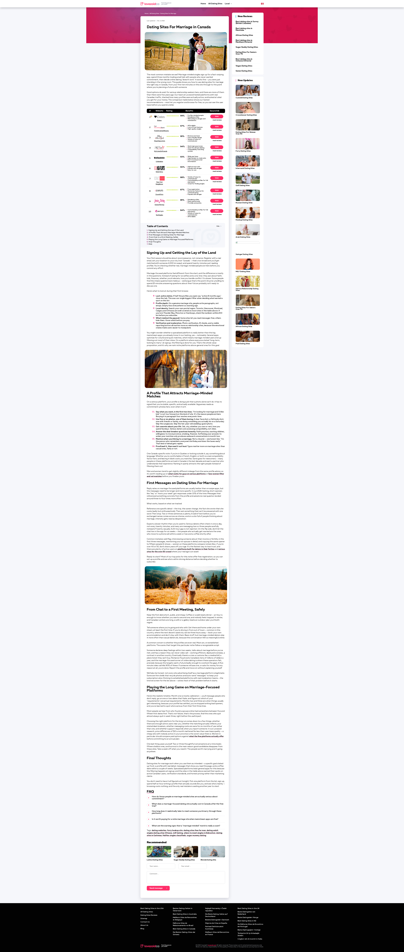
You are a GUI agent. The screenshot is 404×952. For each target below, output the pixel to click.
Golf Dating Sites (243, 185)
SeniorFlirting (159, 204)
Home (203, 4)
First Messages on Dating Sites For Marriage (166, 235)
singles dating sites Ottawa (159, 833)
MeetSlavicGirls (159, 141)
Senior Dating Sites (244, 71)
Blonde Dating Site (208, 860)
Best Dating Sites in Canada (184, 929)
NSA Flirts (159, 172)
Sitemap (143, 918)
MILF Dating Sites (243, 271)
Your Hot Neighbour (159, 183)
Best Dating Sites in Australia (185, 914)
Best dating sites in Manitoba (244, 29)
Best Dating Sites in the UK (248, 908)
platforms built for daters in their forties (196, 549)
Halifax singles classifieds (174, 835)
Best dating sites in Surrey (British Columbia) (247, 22)
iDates (159, 120)
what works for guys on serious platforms (187, 474)
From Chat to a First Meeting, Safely (163, 237)
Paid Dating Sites (243, 344)
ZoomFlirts (159, 194)
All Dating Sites (215, 4)
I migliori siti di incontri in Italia (250, 939)
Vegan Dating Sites (244, 66)
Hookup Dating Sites (244, 220)
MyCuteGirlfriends (159, 151)
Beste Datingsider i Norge (248, 917)
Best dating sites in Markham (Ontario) (244, 41)
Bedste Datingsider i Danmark (217, 920)
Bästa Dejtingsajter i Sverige (249, 930)
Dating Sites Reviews (148, 915)
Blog (142, 929)
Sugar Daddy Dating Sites (184, 860)
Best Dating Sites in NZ (247, 921)
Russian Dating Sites (244, 203)
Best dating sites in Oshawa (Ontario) (244, 60)
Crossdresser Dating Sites (246, 115)
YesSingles (159, 215)
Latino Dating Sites (155, 860)
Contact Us (145, 922)
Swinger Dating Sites (244, 254)
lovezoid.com (212, 945)
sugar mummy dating (196, 835)
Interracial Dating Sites (245, 168)
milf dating (178, 833)
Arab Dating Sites (243, 237)
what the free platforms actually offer (206, 736)
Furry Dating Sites (243, 151)
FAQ (150, 244)
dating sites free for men (194, 830)
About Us (144, 925)
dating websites (159, 830)
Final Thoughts (155, 242)
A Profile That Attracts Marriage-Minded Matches (169, 232)
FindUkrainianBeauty (159, 131)
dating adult (212, 830)
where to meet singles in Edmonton (199, 833)
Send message (156, 888)
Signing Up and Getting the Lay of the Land (166, 230)
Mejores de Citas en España (216, 923)
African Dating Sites (244, 35)
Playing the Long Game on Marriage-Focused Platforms (171, 239)
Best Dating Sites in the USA (152, 908)
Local (227, 4)
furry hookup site (175, 830)
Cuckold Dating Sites (244, 98)
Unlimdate (159, 161)
